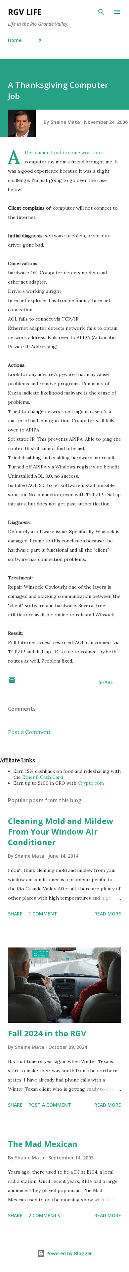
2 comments (44, 1215)
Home (15, 40)
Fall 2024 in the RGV (47, 1033)
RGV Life (25, 11)
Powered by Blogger (68, 1253)
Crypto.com (91, 783)
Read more (107, 914)
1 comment (42, 914)
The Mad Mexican (42, 1143)
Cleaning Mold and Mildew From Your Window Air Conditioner (60, 831)
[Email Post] (12, 682)
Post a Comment (29, 732)
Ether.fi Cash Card (42, 777)
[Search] (101, 12)
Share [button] (106, 682)
